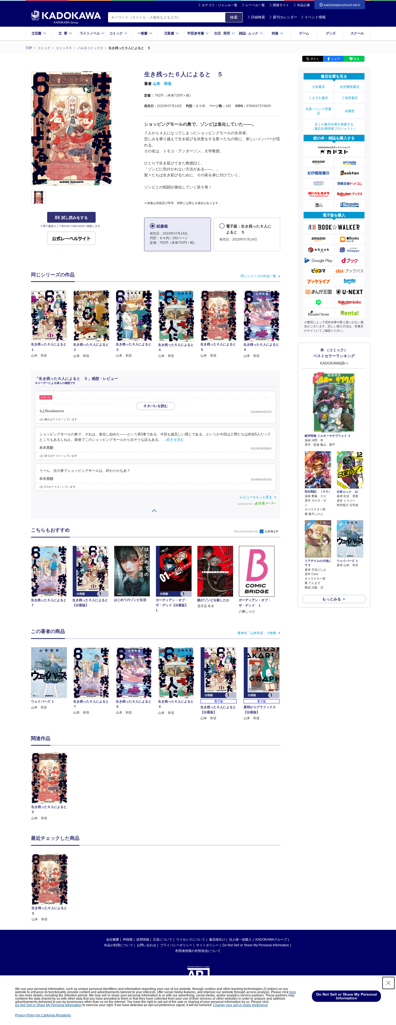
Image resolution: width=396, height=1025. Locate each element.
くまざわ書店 (318, 98)
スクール (357, 33)
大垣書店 (318, 87)
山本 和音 (162, 83)
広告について (162, 939)
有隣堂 (350, 111)
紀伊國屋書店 (349, 87)
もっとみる (331, 599)
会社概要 (112, 939)
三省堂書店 (350, 98)
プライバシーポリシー (176, 945)
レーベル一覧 (255, 5)
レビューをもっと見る (256, 497)
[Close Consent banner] (388, 983)
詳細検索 (258, 17)
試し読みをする (74, 217)
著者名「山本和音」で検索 (256, 633)
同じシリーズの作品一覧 (258, 276)
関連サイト (281, 5)
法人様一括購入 (240, 939)
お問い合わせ (146, 945)
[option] (52, 786)
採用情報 (142, 939)
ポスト (314, 58)
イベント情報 (315, 17)
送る (356, 58)
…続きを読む (180, 403)
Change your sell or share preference (240, 1005)
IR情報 (128, 939)
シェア (335, 58)
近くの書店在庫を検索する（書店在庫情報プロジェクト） (334, 126)
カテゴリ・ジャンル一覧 (219, 5)
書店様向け (217, 939)
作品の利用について (118, 945)
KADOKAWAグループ (271, 939)
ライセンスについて (190, 939)
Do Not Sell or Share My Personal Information (256, 945)
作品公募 (303, 5)
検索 (234, 17)
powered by (245, 503)
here (292, 992)
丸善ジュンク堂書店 (318, 111)
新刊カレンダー (285, 17)
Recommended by (246, 531)
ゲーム (304, 33)
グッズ (331, 33)
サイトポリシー (207, 945)
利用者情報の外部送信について (198, 951)
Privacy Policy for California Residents (43, 1015)
